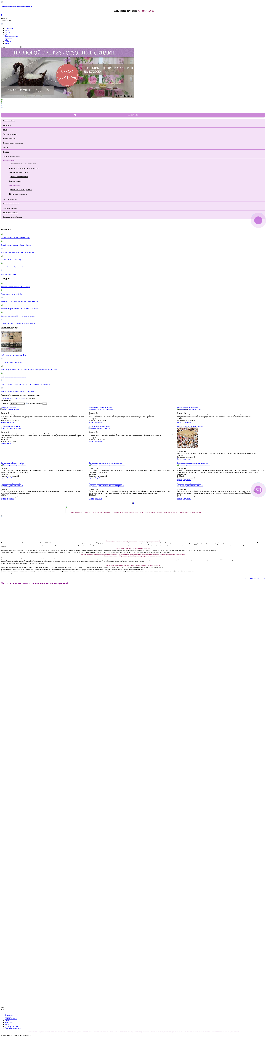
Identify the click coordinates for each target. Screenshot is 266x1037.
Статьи (7, 1020)
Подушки (6, 152)
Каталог (8, 30)
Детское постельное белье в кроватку (22, 164)
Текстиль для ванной (10, 134)
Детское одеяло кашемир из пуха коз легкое (192, 463)
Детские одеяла (14, 185)
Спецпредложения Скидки (12, 217)
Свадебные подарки (10, 208)
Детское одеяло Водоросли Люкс (12, 463)
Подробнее (10, 422)
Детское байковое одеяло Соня (188, 407)
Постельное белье (9, 121)
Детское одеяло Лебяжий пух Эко (189, 484)
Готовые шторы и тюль (11, 204)
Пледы (5, 130)
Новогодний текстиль (10, 213)
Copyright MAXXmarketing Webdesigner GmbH (255, 578)
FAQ (6, 40)
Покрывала (7, 125)
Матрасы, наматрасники (11, 156)
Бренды (7, 32)
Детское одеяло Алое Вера (10, 426)
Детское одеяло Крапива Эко (11, 484)
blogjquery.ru (263, 1011)
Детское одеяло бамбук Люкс (99, 426)
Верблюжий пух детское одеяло (100, 407)
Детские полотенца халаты (18, 177)
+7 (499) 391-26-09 (146, 11)
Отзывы (8, 41)
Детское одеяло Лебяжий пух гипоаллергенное (105, 484)
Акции (7, 34)
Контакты (8, 38)
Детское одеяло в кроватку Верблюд (190, 426)
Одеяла (5, 147)
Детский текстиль (9, 160)
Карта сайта (9, 1022)
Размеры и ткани (11, 1019)
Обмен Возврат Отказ (12, 1028)
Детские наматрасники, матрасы (20, 190)
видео (7, 43)
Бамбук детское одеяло (9, 407)
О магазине (9, 28)
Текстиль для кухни (10, 199)
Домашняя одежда (9, 138)
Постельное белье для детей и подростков (24, 168)
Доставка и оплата (11, 36)
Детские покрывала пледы (18, 172)
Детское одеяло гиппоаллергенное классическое (106, 463)
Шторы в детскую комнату (18, 194)
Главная (3, 398)
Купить (3, 422)
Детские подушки (15, 181)
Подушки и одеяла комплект (13, 143)
